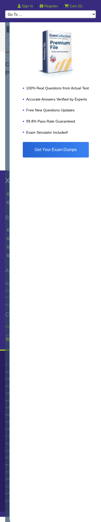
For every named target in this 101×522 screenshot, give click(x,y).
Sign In (27, 6)
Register (51, 6)
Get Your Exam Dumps (56, 149)
